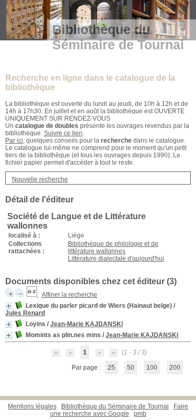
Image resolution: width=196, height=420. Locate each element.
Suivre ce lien (63, 133)
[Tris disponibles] (33, 294)
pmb (140, 413)
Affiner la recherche (69, 294)
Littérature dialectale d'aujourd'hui (116, 258)
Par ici (14, 140)
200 (174, 367)
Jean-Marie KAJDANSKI (86, 324)
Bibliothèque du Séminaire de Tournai (115, 406)
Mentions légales (32, 406)
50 (130, 367)
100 (151, 367)
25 (111, 367)
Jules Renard (25, 313)
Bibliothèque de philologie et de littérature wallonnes (113, 247)
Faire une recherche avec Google (119, 410)
